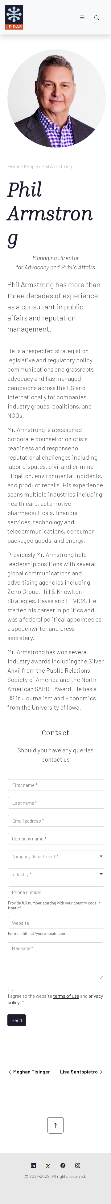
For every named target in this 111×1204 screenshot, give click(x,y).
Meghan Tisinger (31, 1071)
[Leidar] (14, 17)
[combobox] (57, 856)
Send (16, 1020)
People (31, 166)
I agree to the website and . (55, 999)
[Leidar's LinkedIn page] (33, 1165)
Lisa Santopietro (79, 1071)
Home (13, 166)
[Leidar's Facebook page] (63, 1165)
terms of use (66, 996)
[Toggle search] (96, 18)
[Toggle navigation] (82, 17)
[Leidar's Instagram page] (78, 1165)
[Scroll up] (55, 1125)
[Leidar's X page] (48, 1165)
